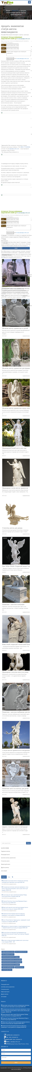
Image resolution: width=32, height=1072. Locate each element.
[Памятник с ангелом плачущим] (16, 589)
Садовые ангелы (5, 851)
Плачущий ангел (5, 854)
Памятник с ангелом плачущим (13, 604)
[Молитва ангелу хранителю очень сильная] (16, 393)
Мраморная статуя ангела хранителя (15, 488)
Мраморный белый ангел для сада (14, 448)
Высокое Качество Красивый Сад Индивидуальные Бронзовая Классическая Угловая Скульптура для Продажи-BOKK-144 (15, 934)
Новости (15, 11)
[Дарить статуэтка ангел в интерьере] (16, 812)
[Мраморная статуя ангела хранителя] (16, 473)
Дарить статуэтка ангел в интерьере (15, 827)
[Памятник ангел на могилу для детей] (16, 773)
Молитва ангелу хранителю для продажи (16, 368)
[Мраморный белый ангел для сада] (16, 433)
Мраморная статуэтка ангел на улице (15, 672)
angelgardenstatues (26, 335)
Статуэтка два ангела (6, 969)
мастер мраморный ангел (21, 951)
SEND (16, 1062)
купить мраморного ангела (8, 954)
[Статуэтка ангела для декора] (16, 513)
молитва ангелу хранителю (8, 857)
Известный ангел (5, 864)
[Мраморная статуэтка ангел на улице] (16, 662)
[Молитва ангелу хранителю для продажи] (16, 353)
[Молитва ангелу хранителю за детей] (16, 313)
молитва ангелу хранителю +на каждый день (11, 962)
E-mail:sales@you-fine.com (23, 38)
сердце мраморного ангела (8, 951)
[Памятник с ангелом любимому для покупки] (16, 697)
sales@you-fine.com (14, 148)
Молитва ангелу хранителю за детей (15, 328)
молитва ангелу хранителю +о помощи (10, 957)
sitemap (19, 1069)
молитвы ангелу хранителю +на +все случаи (11, 959)
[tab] (12, 877)
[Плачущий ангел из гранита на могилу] (16, 273)
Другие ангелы (5, 867)
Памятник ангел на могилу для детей (15, 788)
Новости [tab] (4, 877)
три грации (4, 870)
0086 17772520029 (25, 147)
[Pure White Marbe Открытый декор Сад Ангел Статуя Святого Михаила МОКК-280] (16, 551)
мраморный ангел (19, 967)
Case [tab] (9, 877)
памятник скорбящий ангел (8, 967)
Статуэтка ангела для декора (12, 528)
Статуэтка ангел (5, 861)
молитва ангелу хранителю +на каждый (10, 964)
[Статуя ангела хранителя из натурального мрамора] (16, 735)
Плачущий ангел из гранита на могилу (15, 288)
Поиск (28, 843)
